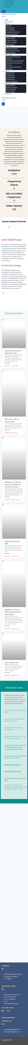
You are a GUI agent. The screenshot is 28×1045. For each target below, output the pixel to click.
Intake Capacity (10, 44)
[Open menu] (3, 104)
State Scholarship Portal (11, 1003)
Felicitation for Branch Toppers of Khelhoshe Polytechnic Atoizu (12, 484)
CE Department (10, 75)
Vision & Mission (10, 30)
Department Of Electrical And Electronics (14, 64)
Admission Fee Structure (12, 50)
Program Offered (10, 38)
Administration (8, 21)
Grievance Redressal (9, 1)
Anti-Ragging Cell (9, 3)
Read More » (7, 363)
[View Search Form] (4, 11)
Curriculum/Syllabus (11, 40)
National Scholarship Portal (12, 994)
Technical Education (10, 997)
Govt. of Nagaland (9, 999)
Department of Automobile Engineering (13, 68)
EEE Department (10, 77)
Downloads (7, 7)
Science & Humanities (12, 81)
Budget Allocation (8, 5)
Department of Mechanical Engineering (13, 57)
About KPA (9, 25)
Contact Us (7, 94)
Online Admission (10, 52)
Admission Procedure (12, 48)
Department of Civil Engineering (15, 60)
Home (6, 19)
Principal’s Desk (10, 27)
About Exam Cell (10, 85)
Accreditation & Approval (13, 32)
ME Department (10, 79)
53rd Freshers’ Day (11, 662)
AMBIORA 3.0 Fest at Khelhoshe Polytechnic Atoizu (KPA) (12, 612)
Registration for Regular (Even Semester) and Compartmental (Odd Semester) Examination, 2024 (15, 787)
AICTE (6, 1001)
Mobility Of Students (11, 87)
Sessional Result (10, 91)
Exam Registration (11, 89)
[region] (14, 116)
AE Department (10, 73)
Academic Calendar (11, 42)
